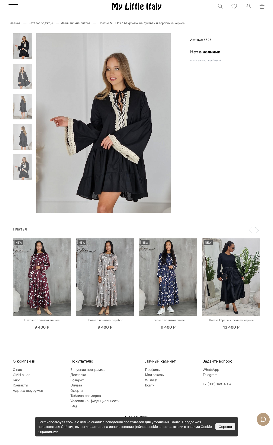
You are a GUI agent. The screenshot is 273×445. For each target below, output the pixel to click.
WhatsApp (211, 369)
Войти (149, 385)
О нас (17, 369)
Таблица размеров (85, 396)
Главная (14, 23)
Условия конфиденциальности (94, 401)
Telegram (210, 375)
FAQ (73, 406)
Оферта (76, 390)
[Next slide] (257, 230)
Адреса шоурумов (28, 390)
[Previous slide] (250, 230)
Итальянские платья (75, 23)
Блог (16, 380)
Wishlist (151, 380)
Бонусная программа (87, 369)
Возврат (77, 380)
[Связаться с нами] (263, 419)
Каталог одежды (41, 23)
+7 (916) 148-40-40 (218, 384)
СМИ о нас (21, 375)
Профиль (152, 369)
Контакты (20, 385)
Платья (20, 229)
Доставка (78, 375)
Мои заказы (154, 375)
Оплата (76, 385)
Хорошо (225, 426)
